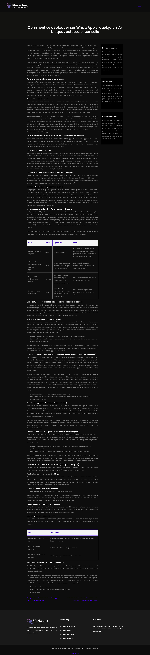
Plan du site (75, 654)
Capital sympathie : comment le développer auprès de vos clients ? (43, 599)
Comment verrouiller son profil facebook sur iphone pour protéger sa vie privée (81, 599)
